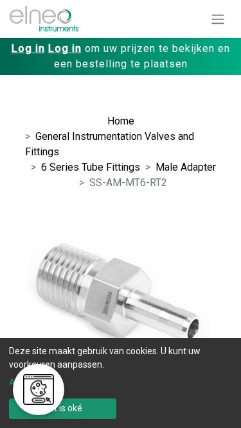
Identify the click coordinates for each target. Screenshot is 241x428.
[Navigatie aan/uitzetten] (217, 19)
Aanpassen (32, 382)
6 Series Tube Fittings (90, 167)
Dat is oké (62, 408)
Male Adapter (186, 167)
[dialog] (120, 383)
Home (120, 121)
